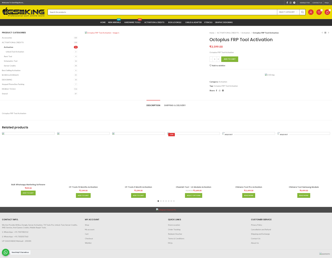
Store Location (174, 225)
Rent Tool (8, 56)
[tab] (153, 104)
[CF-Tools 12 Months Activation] (83, 158)
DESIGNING (7, 80)
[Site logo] (23, 12)
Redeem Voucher (175, 234)
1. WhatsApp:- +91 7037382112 (15, 232)
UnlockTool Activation (15, 52)
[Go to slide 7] (174, 201)
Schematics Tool (10, 61)
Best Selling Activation (11, 70)
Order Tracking (174, 229)
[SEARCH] (303, 12)
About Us (255, 243)
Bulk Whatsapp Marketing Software (28, 184)
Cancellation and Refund (261, 229)
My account (89, 229)
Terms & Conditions (176, 238)
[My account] (311, 12)
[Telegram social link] (294, 3)
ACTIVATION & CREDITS (13, 42)
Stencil (5, 93)
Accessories (7, 38)
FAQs (170, 243)
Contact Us (255, 238)
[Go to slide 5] (168, 201)
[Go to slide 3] (163, 201)
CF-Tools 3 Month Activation (138, 187)
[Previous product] (322, 32)
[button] (28, 193)
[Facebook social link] (287, 3)
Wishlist (88, 243)
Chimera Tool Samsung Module (304, 187)
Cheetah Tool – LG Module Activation (193, 187)
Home (212, 33)
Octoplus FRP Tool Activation (226, 86)
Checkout (89, 238)
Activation (8, 47)
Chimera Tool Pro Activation (248, 187)
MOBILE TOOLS (9, 89)
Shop (87, 225)
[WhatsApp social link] (290, 3)
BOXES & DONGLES (10, 75)
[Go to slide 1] (158, 201)
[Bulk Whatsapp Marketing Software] (28, 157)
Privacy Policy (256, 225)
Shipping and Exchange (260, 234)
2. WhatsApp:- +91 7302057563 (15, 236)
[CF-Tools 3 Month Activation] (138, 158)
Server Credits (10, 66)
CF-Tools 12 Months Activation (83, 187)
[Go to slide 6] (171, 201)
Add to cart (230, 59)
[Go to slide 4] (166, 201)
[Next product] (328, 32)
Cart (87, 234)
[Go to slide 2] (160, 201)
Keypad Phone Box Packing (13, 84)
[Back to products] (325, 32)
